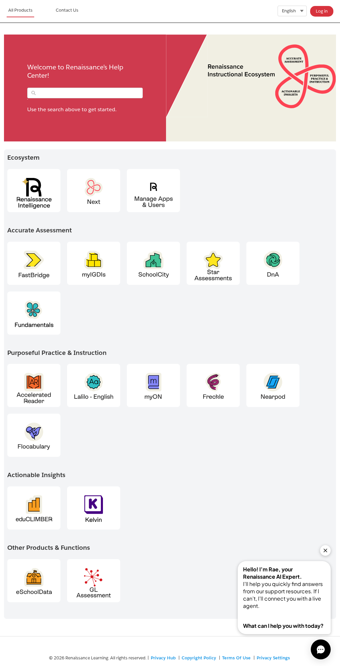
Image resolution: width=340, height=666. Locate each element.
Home (20, 11)
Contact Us (67, 10)
